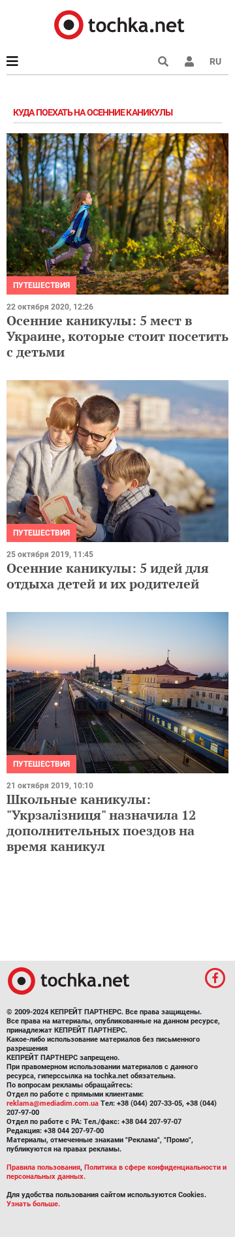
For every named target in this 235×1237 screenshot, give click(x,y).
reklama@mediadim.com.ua (53, 1103)
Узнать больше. (33, 1204)
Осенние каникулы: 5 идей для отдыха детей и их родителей (108, 575)
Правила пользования (43, 1167)
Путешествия (41, 285)
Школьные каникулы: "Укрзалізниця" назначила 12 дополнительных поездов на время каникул (101, 822)
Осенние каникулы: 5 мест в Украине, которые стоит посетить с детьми (117, 336)
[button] (189, 61)
